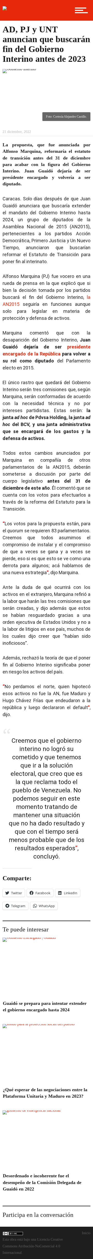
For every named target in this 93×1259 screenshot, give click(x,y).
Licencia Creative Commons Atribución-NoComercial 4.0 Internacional (33, 1246)
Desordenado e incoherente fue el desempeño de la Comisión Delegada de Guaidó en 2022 (42, 1182)
